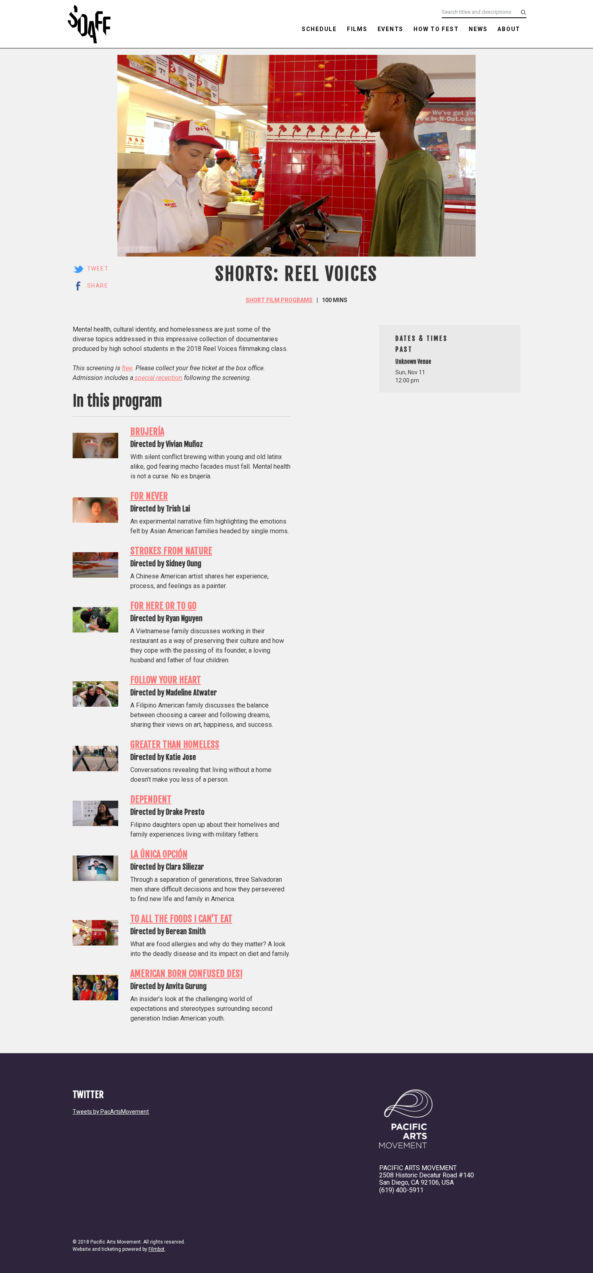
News (478, 29)
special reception (157, 378)
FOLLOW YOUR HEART (165, 679)
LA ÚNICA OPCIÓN (159, 854)
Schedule (319, 29)
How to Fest (436, 29)
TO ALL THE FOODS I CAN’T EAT (181, 918)
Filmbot (156, 1249)
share (97, 285)
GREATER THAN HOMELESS (174, 744)
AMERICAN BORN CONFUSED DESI (186, 973)
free (127, 368)
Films (357, 29)
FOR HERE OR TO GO (163, 605)
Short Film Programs (279, 300)
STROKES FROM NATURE (171, 550)
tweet (98, 268)
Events (391, 29)
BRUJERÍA (147, 431)
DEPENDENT (150, 799)
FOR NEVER (149, 495)
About (508, 29)
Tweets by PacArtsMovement (111, 1111)
